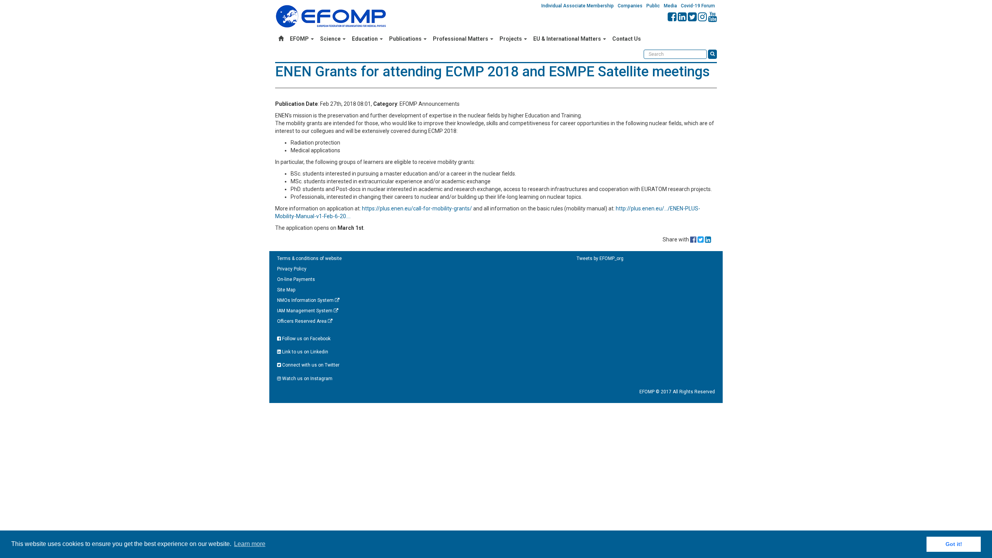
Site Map (286, 290)
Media (670, 6)
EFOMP (300, 39)
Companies (630, 6)
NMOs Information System (306, 300)
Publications (406, 39)
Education (365, 39)
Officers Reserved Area (302, 321)
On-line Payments (296, 279)
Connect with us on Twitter (310, 365)
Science (331, 39)
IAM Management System (305, 310)
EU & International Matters (567, 39)
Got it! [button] (954, 544)
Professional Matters (461, 39)
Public (653, 6)
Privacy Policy (292, 269)
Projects (511, 39)
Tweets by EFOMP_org (600, 258)
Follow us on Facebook (306, 338)
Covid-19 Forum (698, 6)
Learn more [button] (249, 544)
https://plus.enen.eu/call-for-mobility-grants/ (417, 208)
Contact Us (626, 39)
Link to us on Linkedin (304, 352)
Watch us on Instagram (306, 378)
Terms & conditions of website (309, 258)
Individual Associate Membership (577, 6)
